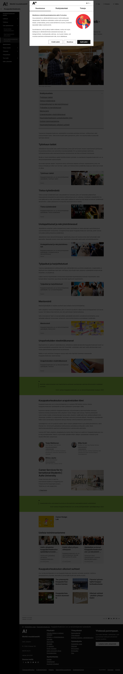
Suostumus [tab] (40, 8)
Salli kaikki (83, 42)
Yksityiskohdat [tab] (61, 8)
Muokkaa (70, 42)
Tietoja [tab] (83, 8)
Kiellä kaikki (55, 42)
